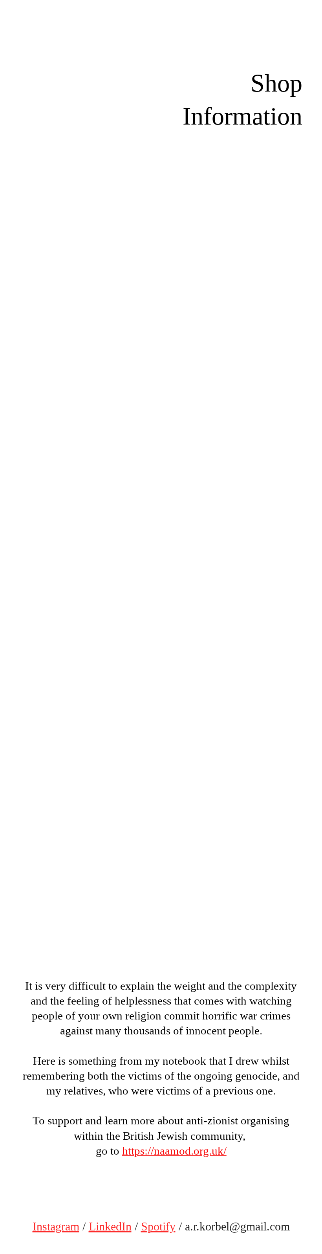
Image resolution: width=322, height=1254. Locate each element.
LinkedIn (110, 1226)
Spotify (158, 1226)
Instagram (56, 1226)
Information (242, 116)
